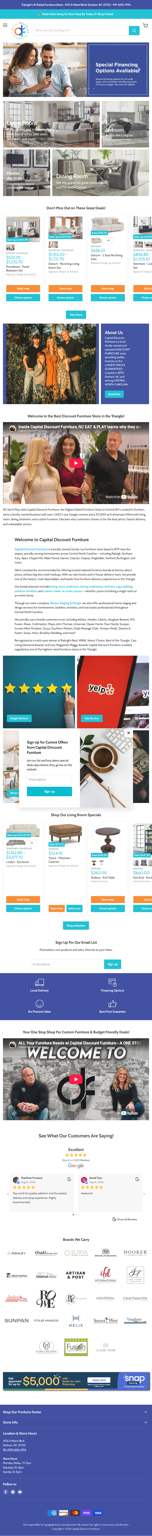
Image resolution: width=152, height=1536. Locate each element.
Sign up (49, 791)
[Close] (128, 733)
